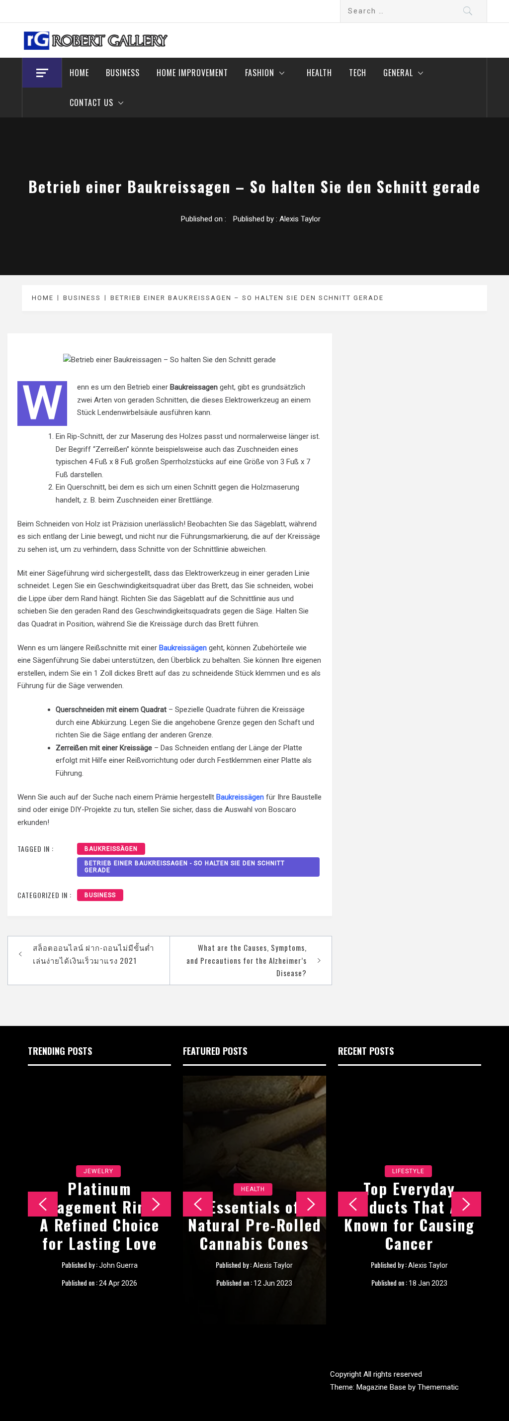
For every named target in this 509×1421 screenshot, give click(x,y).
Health (319, 73)
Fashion (259, 73)
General (398, 73)
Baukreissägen (111, 848)
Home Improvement (192, 73)
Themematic (438, 1387)
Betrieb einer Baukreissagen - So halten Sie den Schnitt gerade (185, 867)
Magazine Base (382, 1387)
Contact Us (91, 102)
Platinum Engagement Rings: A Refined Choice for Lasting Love (100, 1215)
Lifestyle (408, 1171)
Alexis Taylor (300, 218)
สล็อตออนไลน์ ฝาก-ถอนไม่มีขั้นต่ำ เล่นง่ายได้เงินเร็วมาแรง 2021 (93, 954)
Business (123, 73)
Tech (357, 73)
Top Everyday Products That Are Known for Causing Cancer (409, 1215)
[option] (99, 1200)
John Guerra (118, 1265)
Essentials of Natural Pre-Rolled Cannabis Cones (254, 1225)
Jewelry (98, 1171)
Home (79, 73)
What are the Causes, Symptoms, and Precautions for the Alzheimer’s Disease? (246, 960)
